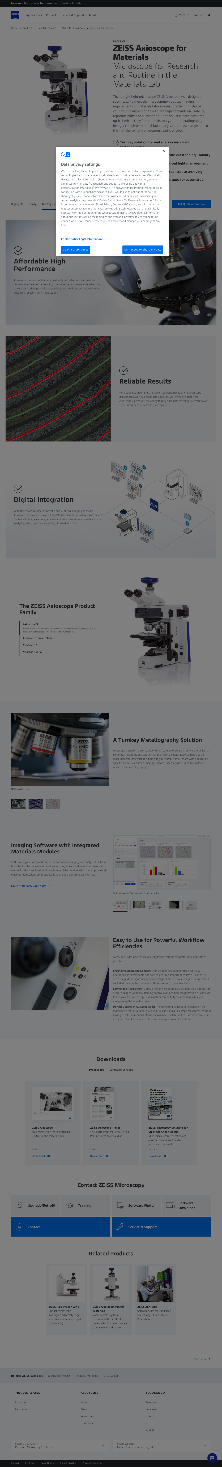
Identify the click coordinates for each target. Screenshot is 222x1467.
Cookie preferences (75, 249)
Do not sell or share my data (142, 249)
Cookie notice (70, 239)
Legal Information (90, 239)
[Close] (164, 151)
